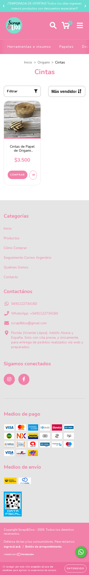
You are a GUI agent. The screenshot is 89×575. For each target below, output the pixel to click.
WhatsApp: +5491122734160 (34, 313)
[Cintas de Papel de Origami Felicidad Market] (33, 175)
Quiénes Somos (16, 267)
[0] (66, 27)
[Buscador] (53, 25)
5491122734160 (24, 303)
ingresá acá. (12, 547)
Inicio (28, 62)
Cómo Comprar (15, 248)
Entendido (75, 568)
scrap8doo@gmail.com (29, 323)
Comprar (17, 175)
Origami (44, 62)
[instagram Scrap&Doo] (9, 379)
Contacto (11, 277)
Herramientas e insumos (29, 46)
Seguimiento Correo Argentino (27, 257)
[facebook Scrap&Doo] (23, 379)
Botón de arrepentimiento (43, 547)
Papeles (66, 46)
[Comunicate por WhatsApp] (81, 552)
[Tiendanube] (19, 555)
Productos (12, 238)
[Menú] (80, 25)
